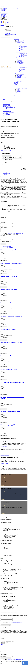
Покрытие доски (20, 74)
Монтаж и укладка (20, 75)
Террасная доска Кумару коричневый (11, 355)
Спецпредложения (7, 246)
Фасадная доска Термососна (8, 329)
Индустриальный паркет (8, 112)
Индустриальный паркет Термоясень (11, 263)
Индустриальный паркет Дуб (9, 250)
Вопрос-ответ (17, 85)
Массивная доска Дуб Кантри (9, 276)
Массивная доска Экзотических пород (23, 47)
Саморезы (21, 71)
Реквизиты (18, 92)
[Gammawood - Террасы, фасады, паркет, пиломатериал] (1, 663)
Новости (16, 83)
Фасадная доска (19, 41)
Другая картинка (4, 236)
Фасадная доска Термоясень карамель (11, 342)
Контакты (16, 94)
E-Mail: (2, 225)
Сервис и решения (5, 471)
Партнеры (18, 89)
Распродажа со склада (8, 247)
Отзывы (26, 8)
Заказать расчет (4, 36)
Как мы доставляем (5, 455)
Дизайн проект (19, 76)
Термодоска (19, 60)
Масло (20, 66)
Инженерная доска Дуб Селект (9, 425)
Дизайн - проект (4, 463)
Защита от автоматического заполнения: (9, 234)
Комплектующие (20, 62)
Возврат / (15, 8)
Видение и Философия (21, 88)
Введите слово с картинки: (7, 238)
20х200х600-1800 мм (7, 159)
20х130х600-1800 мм (7, 157)
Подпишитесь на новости (6, 657)
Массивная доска (20, 42)
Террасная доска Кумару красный (10, 411)
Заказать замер (4, 446)
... (14, 95)
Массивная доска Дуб (10, 107)
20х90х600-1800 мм (6, 156)
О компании (16, 87)
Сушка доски (19, 81)
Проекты (16, 82)
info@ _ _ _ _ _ (4, 6)
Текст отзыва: (4, 227)
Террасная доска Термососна (9, 303)
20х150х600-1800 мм (17, 157)
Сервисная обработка (21, 77)
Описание (5, 172)
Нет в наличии (4, 260)
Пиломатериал (19, 61)
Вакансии (18, 91)
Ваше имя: (3, 222)
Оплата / (19, 8)
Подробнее (3, 485)
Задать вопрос (4, 150)
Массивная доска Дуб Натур (9, 289)
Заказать (9, 150)
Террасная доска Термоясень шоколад (11, 316)
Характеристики (6, 173)
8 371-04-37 (5, 22)
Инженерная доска (20, 52)
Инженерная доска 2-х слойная (23, 54)
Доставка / (23, 8)
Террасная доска (20, 40)
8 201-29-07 (5, 21)
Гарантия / (12, 8)
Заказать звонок (3, 24)
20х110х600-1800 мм (16, 156)
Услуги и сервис (17, 73)
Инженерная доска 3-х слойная (23, 56)
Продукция (16, 39)
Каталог (5, 99)
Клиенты (18, 90)
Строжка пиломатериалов (20, 79)
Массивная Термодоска (21, 50)
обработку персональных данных (10, 34)
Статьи (15, 84)
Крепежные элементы (21, 64)
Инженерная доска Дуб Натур (9, 369)
